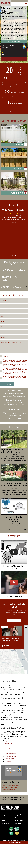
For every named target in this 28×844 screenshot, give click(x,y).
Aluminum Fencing (17, 193)
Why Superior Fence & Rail (14, 596)
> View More (14, 197)
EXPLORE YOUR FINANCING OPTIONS (14, 59)
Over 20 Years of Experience (13, 270)
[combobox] (14, 332)
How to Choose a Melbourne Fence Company (14, 567)
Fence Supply (8, 761)
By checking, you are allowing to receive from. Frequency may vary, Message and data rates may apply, (15, 371)
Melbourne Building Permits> (8, 789)
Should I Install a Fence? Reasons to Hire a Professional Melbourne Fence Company (14, 484)
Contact (3, 820)
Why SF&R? (17, 817)
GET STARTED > (7, 384)
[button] (26, 671)
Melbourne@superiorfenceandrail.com (10, 646)
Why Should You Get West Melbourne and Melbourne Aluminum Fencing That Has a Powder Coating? (14, 452)
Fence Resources (5, 817)
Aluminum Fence (9, 743)
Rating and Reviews (20, 815)
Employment (18, 812)
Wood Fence (8, 746)
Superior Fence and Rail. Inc (8, 840)
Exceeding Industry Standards (9, 278)
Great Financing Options (11, 286)
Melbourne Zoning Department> (9, 787)
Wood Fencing (18, 168)
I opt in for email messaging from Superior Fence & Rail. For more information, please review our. (15, 378)
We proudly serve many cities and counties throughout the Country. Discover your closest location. (14, 799)
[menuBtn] (26, 4)
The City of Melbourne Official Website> (11, 785)
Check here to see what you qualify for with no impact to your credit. (15, 355)
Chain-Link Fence (9, 748)
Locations (3, 812)
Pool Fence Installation (10, 758)
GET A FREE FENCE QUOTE (14, 41)
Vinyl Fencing (18, 144)
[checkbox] (1, 356)
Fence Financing (19, 820)
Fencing (3, 815)
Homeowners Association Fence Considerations (14, 518)
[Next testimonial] (16, 255)
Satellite (4, 627)
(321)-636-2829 (6, 645)
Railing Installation (9, 751)
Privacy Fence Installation (11, 756)
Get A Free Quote (5, 823)
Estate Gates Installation (10, 753)
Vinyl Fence (7, 741)
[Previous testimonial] (12, 255)
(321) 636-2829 (17, 842)
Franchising (18, 823)
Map (11, 627)
